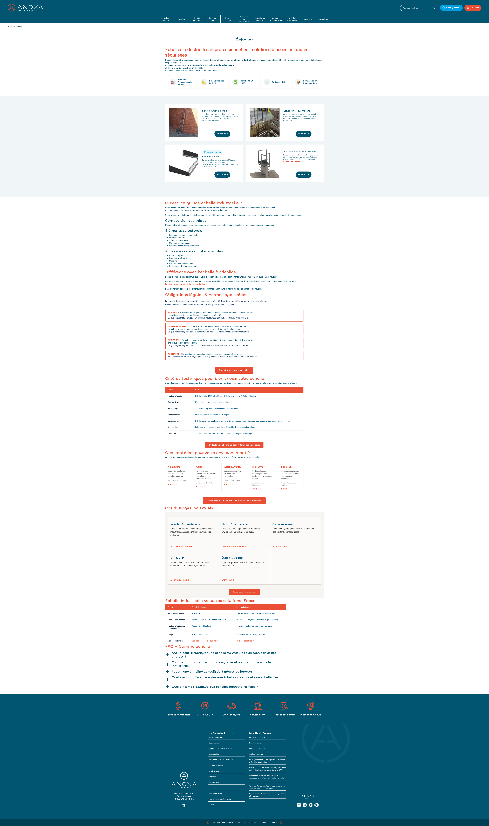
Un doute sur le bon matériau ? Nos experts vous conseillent (234, 500)
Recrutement (214, 782)
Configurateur (453, 7)
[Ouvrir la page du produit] (183, 122)
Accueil (10, 26)
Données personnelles (268, 822)
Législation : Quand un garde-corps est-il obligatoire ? (267, 795)
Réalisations (213, 771)
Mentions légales (250, 822)
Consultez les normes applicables (234, 370)
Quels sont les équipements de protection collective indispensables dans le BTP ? (267, 769)
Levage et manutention (276, 19)
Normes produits (215, 765)
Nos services (214, 754)
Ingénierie (308, 19)
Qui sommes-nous (216, 737)
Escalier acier (255, 743)
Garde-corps (228, 19)
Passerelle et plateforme (244, 19)
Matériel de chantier (260, 19)
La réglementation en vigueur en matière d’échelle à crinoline (267, 761)
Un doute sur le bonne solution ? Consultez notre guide (234, 445)
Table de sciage (256, 754)
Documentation (215, 793)
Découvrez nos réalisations (244, 592)
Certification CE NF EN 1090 (220, 760)
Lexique (211, 805)
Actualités (323, 19)
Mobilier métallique (292, 19)
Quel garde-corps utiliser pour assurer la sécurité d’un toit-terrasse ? (267, 787)
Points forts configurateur (219, 799)
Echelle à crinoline (165, 19)
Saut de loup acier (257, 748)
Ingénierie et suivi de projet (220, 748)
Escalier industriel (197, 19)
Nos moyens (213, 743)
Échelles (181, 19)
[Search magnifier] (434, 8)
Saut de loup (212, 19)
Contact (475, 7)
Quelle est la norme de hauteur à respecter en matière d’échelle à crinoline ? (267, 777)
